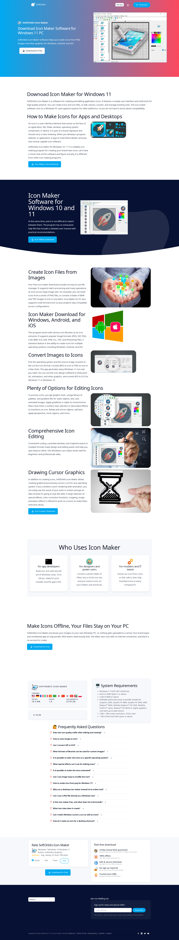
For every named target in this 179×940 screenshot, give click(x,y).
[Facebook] (138, 933)
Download (143, 5)
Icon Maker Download (44, 239)
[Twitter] (145, 933)
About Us (72, 933)
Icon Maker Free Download (46, 164)
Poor (55, 860)
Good (37, 860)
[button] (129, 5)
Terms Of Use (81, 933)
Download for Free (33, 50)
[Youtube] (148, 933)
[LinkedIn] (141, 933)
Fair (46, 860)
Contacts (102, 933)
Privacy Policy (92, 933)
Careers (109, 933)
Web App (119, 5)
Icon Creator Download (44, 511)
